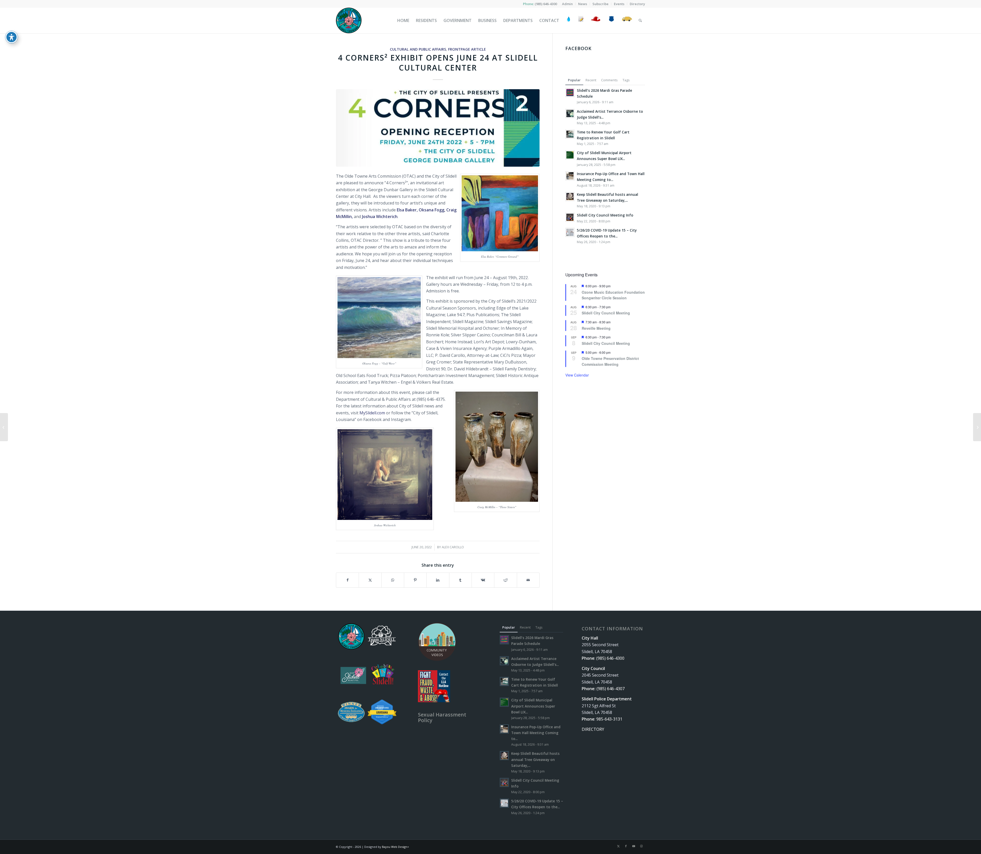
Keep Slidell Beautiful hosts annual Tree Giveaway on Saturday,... (535, 759)
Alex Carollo (453, 547)
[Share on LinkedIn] (438, 580)
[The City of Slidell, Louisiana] (348, 20)
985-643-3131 (609, 719)
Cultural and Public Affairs (418, 49)
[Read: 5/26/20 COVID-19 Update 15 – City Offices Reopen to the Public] (570, 232)
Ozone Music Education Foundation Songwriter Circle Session (613, 295)
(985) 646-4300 (546, 4)
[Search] (640, 20)
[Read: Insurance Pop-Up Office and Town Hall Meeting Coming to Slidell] (570, 175)
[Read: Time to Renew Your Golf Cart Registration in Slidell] (570, 134)
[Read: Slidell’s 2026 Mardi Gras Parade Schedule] (570, 92)
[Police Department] (611, 20)
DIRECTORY (593, 729)
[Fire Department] (595, 20)
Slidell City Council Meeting (606, 312)
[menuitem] (567, 4)
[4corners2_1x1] (438, 128)
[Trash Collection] (627, 20)
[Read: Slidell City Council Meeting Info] (570, 217)
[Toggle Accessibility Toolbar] (11, 37)
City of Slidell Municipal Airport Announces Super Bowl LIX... (533, 706)
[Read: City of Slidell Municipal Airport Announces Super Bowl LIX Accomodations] (570, 155)
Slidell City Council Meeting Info (605, 215)
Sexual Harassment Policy (442, 717)
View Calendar (577, 375)
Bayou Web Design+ (395, 847)
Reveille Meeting (596, 328)
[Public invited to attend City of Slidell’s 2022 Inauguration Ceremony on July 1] (977, 427)
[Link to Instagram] (641, 846)
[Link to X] (618, 846)
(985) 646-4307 (611, 688)
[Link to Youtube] (633, 846)
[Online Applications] (581, 20)
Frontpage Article (467, 49)
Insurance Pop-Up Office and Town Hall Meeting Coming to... (535, 732)
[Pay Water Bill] (569, 20)
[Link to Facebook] (626, 846)
